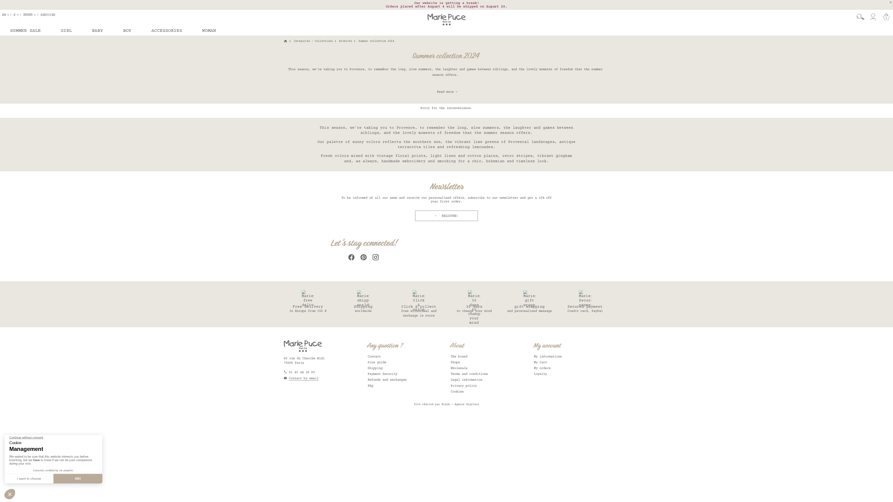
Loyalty (540, 374)
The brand (459, 357)
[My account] (873, 16)
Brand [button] (28, 14)
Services (47, 14)
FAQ (370, 386)
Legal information (466, 380)
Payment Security (382, 374)
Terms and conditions (469, 374)
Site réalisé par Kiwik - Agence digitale (446, 404)
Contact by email (304, 378)
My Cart (540, 362)
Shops (455, 362)
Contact (374, 357)
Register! (449, 216)
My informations (548, 357)
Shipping (375, 368)
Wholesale (459, 368)
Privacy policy (464, 386)
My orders (542, 368)
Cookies (457, 392)
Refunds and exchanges (387, 380)
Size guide (377, 362)
